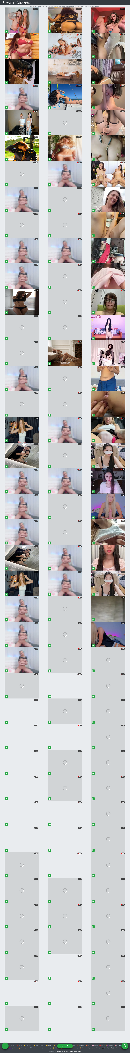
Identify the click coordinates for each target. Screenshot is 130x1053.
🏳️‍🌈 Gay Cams (13, 1048)
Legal (79, 1051)
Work (63, 1051)
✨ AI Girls (56, 1048)
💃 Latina (19, 1045)
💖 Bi (115, 1045)
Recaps (67, 1051)
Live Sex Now (65, 1046)
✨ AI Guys (75, 1048)
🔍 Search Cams (116, 1048)
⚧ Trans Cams (23, 1048)
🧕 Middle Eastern (39, 1045)
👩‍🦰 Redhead (80, 1045)
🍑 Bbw (88, 1045)
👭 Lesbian (109, 1045)
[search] (124, 1046)
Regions (59, 1051)
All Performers (73, 1051)
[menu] (5, 1046)
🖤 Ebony (12, 1045)
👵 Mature (49, 1045)
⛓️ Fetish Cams (46, 1048)
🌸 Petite (95, 1045)
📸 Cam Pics (105, 1048)
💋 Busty (102, 1045)
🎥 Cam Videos (96, 1048)
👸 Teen (56, 1045)
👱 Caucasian (28, 1045)
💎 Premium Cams (34, 1048)
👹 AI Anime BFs (85, 1048)
